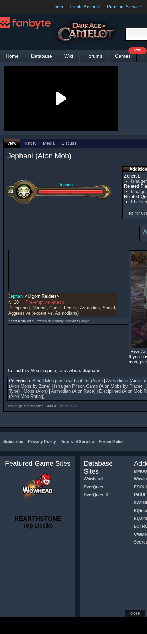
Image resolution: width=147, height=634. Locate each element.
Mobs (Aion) (36, 391)
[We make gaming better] (22, 7)
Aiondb (71, 321)
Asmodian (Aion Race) (73, 391)
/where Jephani (83, 370)
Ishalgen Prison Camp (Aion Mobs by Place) (98, 386)
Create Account (85, 6)
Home (12, 56)
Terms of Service (77, 441)
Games (126, 54)
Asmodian (90, 307)
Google (84, 321)
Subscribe (13, 441)
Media (49, 143)
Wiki (68, 56)
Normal (39, 307)
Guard (55, 307)
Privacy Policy (42, 441)
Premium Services (125, 6)
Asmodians (66, 313)
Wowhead (93, 479)
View (11, 143)
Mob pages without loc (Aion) (74, 380)
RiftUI (139, 494)
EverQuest (94, 487)
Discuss (69, 143)
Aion (36, 380)
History (29, 143)
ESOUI (140, 487)
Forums (93, 56)
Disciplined (19, 307)
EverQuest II (96, 494)
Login (57, 6)
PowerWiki (43, 321)
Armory (58, 321)
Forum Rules (111, 441)
